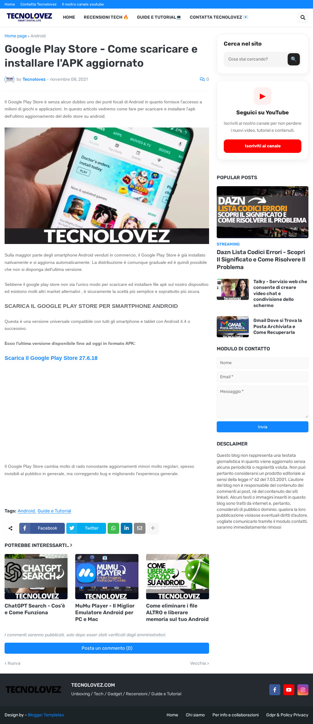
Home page (16, 36)
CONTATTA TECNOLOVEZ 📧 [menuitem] (219, 17)
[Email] (139, 528)
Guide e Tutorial (54, 511)
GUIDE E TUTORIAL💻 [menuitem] (159, 17)
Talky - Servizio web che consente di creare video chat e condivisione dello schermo (280, 293)
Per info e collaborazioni (235, 715)
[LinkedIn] (126, 528)
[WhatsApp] (113, 528)
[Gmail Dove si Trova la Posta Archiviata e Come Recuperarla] (233, 326)
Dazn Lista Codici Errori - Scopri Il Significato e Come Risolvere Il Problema (261, 260)
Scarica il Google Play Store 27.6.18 (51, 358)
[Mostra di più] (153, 528)
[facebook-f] (274, 689)
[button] (302, 17)
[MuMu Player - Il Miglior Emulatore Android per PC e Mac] (106, 576)
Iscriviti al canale (263, 146)
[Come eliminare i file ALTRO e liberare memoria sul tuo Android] (177, 576)
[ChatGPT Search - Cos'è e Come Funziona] (36, 576)
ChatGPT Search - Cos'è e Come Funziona (35, 609)
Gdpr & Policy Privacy (287, 715)
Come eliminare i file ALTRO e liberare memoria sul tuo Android (177, 612)
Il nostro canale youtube (83, 4)
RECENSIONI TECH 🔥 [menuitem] (106, 17)
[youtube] (288, 689)
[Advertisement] (107, 412)
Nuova (14, 663)
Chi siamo (195, 715)
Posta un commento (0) (107, 648)
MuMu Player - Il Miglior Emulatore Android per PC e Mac (104, 612)
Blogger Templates (46, 715)
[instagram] (302, 689)
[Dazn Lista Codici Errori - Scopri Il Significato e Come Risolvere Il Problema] (262, 212)
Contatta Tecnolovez (38, 4)
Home (10, 4)
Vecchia (198, 663)
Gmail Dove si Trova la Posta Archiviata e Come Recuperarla (277, 326)
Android (38, 36)
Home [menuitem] (69, 17)
